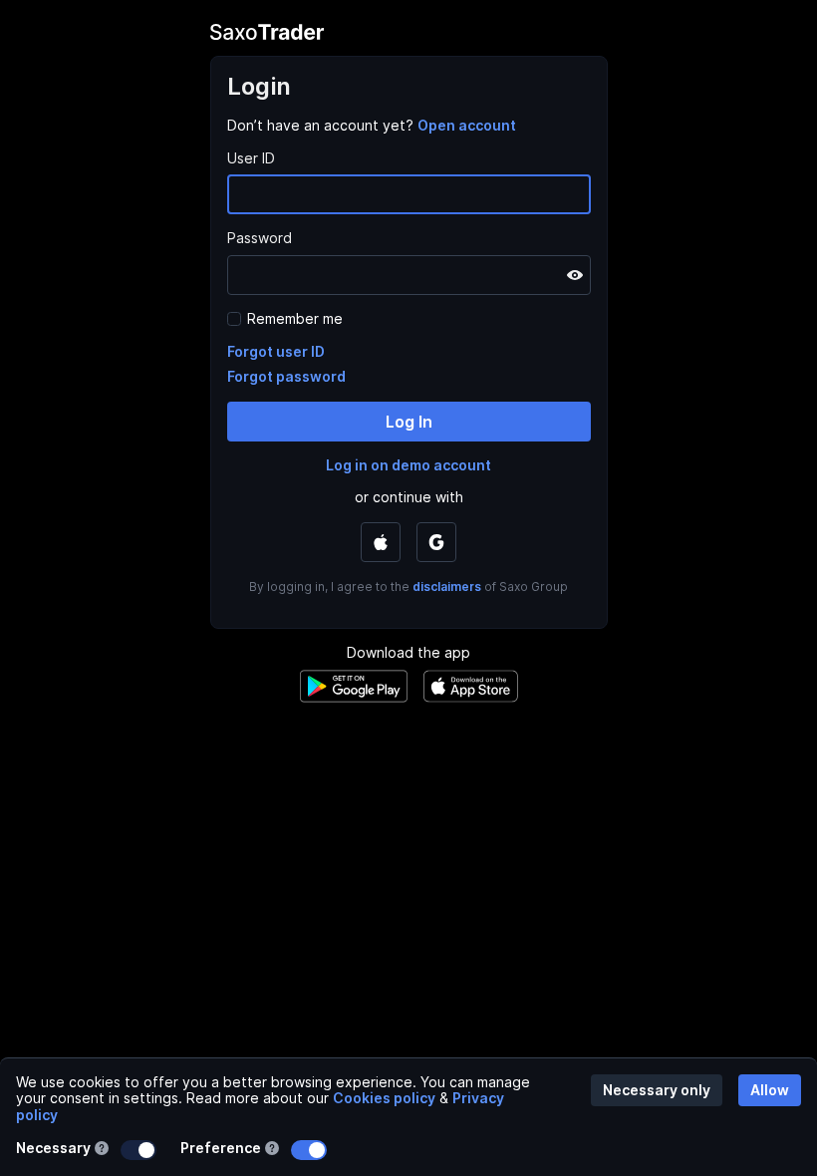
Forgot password (286, 376)
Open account (466, 125)
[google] (436, 542)
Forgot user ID (276, 351)
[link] (466, 125)
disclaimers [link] (446, 586)
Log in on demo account (408, 464)
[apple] (381, 542)
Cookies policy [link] (384, 1097)
